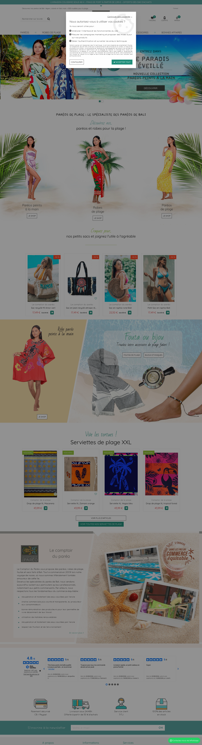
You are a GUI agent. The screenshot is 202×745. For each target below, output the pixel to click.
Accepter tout (123, 62)
